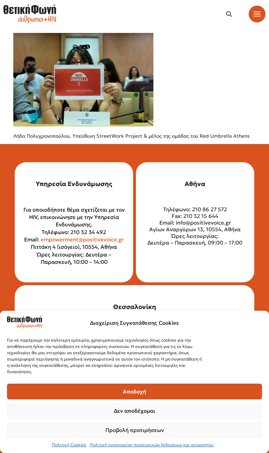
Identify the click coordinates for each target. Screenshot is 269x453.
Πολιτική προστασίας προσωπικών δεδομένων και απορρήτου (152, 444)
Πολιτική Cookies (69, 444)
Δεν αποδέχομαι (134, 410)
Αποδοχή (134, 391)
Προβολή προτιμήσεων (134, 430)
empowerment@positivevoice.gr (82, 239)
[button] (229, 14)
